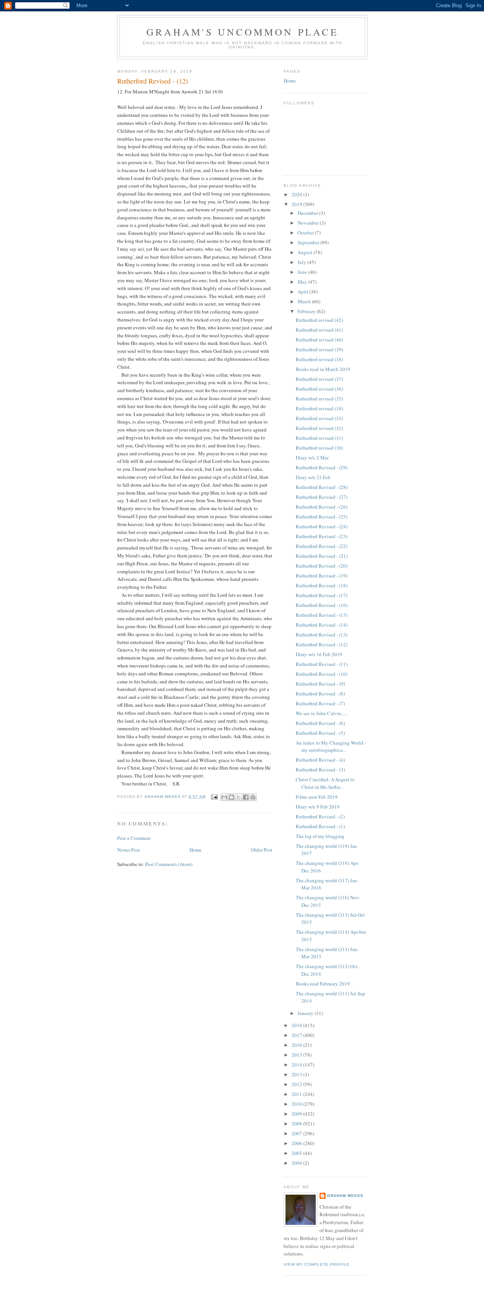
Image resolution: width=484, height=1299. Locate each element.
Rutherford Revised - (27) (321, 497)
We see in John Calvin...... (322, 713)
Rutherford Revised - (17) (321, 595)
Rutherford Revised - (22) (321, 546)
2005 (297, 1153)
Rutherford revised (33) (319, 418)
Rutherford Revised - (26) (321, 506)
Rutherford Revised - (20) (321, 565)
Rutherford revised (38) (319, 359)
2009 (297, 1113)
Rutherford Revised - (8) (320, 693)
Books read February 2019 (323, 983)
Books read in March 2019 (323, 369)
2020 (297, 194)
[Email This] (224, 797)
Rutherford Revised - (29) (321, 467)
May (303, 281)
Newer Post (128, 849)
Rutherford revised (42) (319, 320)
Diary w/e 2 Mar (312, 457)
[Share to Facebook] (246, 797)
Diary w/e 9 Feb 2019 (318, 806)
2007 (297, 1133)
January (306, 1013)
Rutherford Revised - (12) (321, 644)
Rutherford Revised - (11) (321, 664)
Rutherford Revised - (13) (321, 634)
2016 (297, 1044)
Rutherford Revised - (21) (321, 556)
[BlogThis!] (231, 797)
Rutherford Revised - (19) (321, 575)
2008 (297, 1123)
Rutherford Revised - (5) (320, 732)
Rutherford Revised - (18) (321, 585)
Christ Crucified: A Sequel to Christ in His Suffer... (325, 783)
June (303, 271)
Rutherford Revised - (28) (321, 487)
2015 (297, 1054)
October (306, 232)
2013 (297, 1074)
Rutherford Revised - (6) (320, 723)
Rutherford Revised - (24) (321, 526)
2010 (297, 1103)
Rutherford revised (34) (319, 408)
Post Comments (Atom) (168, 864)
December (308, 213)
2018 (297, 1025)
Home (195, 849)
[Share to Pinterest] (253, 797)
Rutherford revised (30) (319, 447)
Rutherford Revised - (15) (321, 614)
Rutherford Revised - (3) (320, 769)
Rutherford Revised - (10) (321, 673)
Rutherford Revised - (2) (320, 816)
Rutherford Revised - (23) (321, 536)
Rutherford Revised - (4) (320, 759)
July (302, 262)
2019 (297, 204)
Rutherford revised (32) (319, 428)
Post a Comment (133, 838)
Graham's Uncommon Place (242, 31)
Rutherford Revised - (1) (320, 826)
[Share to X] (238, 797)
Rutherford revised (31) (319, 438)
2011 (297, 1094)
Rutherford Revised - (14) (321, 624)
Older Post (261, 849)
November (309, 222)
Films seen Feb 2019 (317, 796)
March (305, 301)
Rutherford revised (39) (319, 349)
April (303, 291)
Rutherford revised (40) (319, 339)
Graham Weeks (345, 1195)
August (305, 252)
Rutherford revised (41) (319, 329)
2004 (297, 1162)
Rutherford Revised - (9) (320, 683)
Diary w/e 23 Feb (313, 477)
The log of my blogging (320, 836)
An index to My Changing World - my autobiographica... (331, 746)
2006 (297, 1143)
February (307, 311)
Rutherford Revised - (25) (321, 516)
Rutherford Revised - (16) (321, 605)
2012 (297, 1084)
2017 (297, 1035)
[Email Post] (214, 797)
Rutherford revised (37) (319, 379)
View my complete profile (316, 1264)
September (309, 242)
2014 (297, 1064)
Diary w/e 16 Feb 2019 (319, 654)
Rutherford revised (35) (319, 398)
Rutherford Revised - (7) (320, 703)
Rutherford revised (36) (319, 388)
